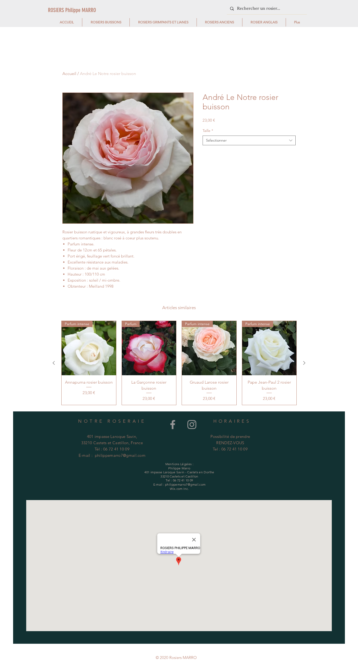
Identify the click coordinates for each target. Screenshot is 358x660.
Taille (208, 130)
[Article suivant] (304, 363)
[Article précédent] (54, 363)
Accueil (69, 73)
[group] (179, 362)
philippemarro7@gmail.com (120, 455)
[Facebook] (173, 424)
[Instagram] (192, 424)
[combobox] (249, 141)
